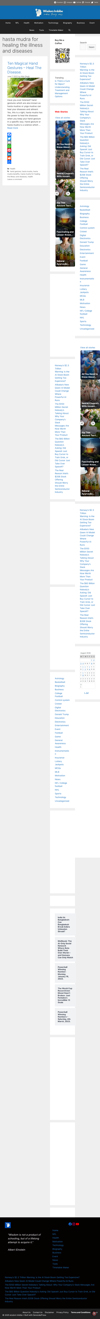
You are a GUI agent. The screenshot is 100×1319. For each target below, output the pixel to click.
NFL (17, 23)
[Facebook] (25, 135)
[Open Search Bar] (69, 30)
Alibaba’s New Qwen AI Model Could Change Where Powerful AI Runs (39, 1281)
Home (8, 23)
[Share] (25, 162)
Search (83, 42)
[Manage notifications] (94, 1314)
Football (59, 733)
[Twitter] (25, 138)
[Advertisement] (62, 315)
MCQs (58, 768)
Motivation (38, 23)
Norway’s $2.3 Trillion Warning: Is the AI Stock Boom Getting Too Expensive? (42, 1277)
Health (26, 23)
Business (81, 23)
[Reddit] (25, 158)
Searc (91, 47)
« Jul (86, 693)
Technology (53, 23)
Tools (41, 30)
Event (92, 23)
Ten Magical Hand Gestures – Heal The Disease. (24, 67)
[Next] (68, 193)
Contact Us (37, 1312)
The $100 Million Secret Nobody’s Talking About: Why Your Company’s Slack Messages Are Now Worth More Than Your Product (62, 419)
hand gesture (15, 171)
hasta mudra (27, 171)
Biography (67, 23)
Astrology (59, 678)
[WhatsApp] (25, 146)
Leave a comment (14, 179)
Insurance (59, 757)
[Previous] (57, 193)
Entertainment (62, 725)
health (30, 177)
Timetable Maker (56, 30)
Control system (62, 700)
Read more (12, 128)
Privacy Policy (62, 1312)
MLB (57, 772)
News (31, 30)
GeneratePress (39, 1315)
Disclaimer (49, 1312)
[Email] (25, 142)
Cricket (58, 704)
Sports (58, 793)
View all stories (62, 118)
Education (60, 718)
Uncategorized (62, 801)
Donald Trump (62, 714)
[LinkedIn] (25, 154)
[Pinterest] (25, 150)
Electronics (60, 722)
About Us (26, 1312)
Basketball (60, 682)
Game (58, 736)
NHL (57, 790)
